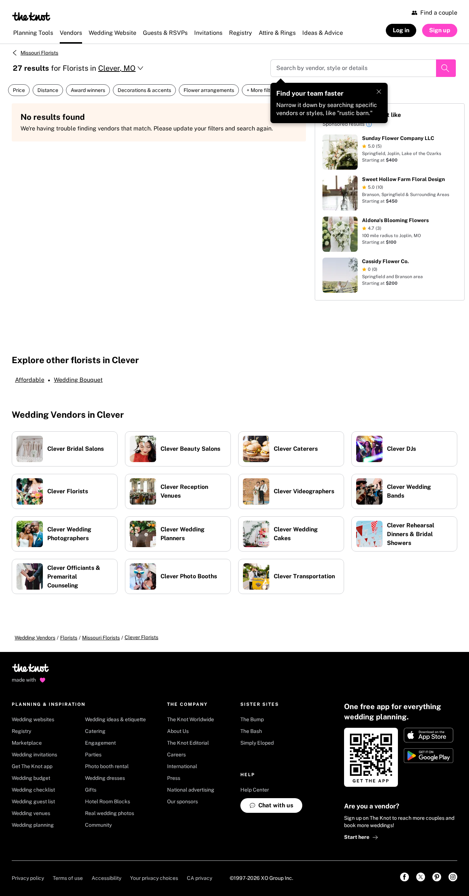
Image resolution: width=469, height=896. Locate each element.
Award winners (88, 90)
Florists (68, 638)
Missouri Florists (39, 53)
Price (19, 90)
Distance (47, 90)
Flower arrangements (209, 90)
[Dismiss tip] (379, 92)
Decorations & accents (144, 90)
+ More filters (262, 90)
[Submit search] (446, 68)
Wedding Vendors (35, 638)
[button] (369, 125)
